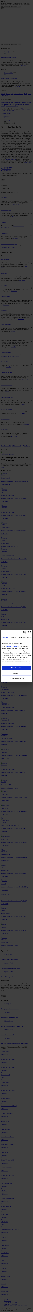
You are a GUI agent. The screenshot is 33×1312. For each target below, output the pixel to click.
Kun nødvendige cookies (16, 678)
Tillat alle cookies (16, 668)
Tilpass (15, 673)
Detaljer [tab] (13, 637)
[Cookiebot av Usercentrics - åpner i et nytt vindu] (23, 632)
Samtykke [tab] (5, 637)
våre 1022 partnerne (12, 646)
